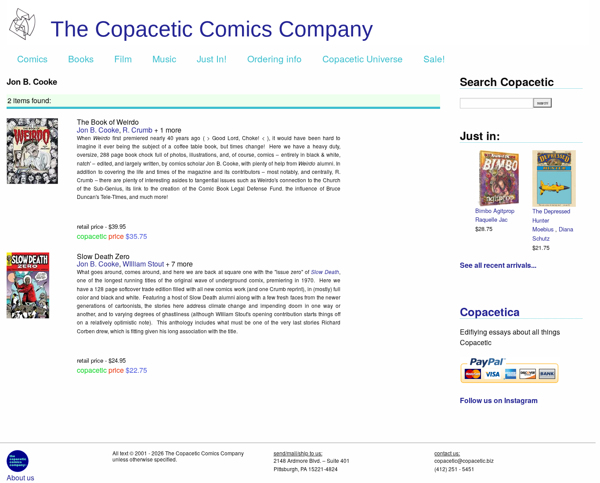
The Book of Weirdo (108, 122)
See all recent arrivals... (498, 265)
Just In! (212, 58)
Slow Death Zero (103, 256)
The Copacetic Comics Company (212, 29)
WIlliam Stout (143, 264)
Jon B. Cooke (98, 130)
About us (20, 477)
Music (164, 58)
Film (123, 58)
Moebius (543, 229)
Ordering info (274, 58)
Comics (32, 58)
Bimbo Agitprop (494, 210)
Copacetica (490, 311)
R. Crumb (137, 130)
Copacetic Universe (362, 58)
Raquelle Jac (491, 219)
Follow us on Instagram (499, 400)
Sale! (434, 58)
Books (81, 58)
